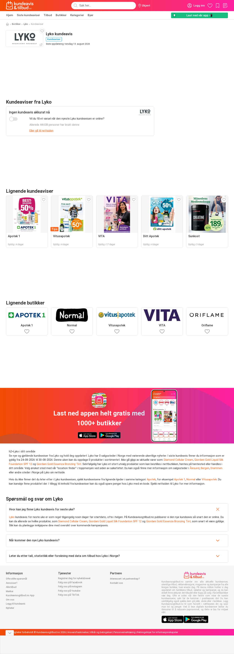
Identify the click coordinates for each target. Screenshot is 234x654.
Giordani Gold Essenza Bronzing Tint (59, 464)
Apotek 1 (179, 479)
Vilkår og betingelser (101, 632)
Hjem (9, 15)
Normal (190, 479)
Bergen (205, 468)
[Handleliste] (225, 6)
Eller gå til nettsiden (41, 130)
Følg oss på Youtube (69, 590)
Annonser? (11, 583)
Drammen (216, 468)
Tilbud (48, 15)
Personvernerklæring (124, 632)
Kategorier (77, 15)
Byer (90, 15)
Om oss (10, 599)
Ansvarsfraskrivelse (77, 632)
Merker (9, 591)
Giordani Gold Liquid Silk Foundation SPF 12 (115, 521)
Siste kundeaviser (28, 15)
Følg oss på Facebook (70, 582)
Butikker (61, 15)
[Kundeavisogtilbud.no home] (19, 5)
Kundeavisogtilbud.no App (20, 595)
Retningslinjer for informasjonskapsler (157, 632)
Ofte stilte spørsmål (16, 578)
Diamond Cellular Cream (178, 459)
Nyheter (10, 608)
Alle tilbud (11, 587)
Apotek (151, 479)
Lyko (25, 24)
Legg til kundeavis (15, 603)
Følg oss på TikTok (68, 594)
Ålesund (194, 468)
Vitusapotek (209, 479)
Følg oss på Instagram (70, 586)
